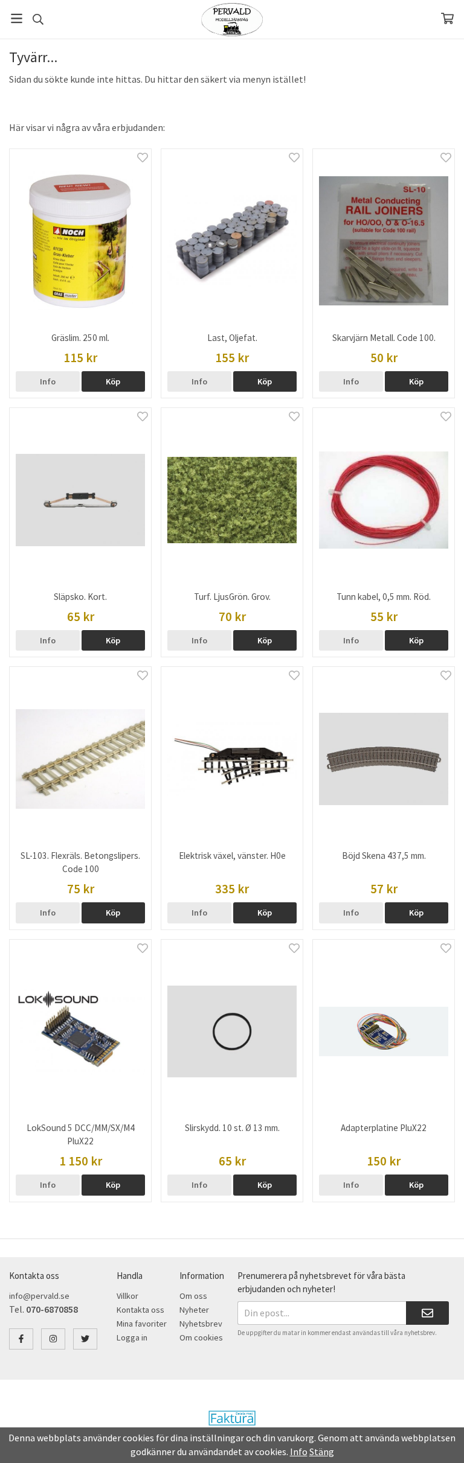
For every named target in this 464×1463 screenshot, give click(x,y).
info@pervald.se (39, 1295)
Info (48, 381)
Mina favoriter (142, 1323)
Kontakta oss (140, 1309)
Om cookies (201, 1337)
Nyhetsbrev (200, 1323)
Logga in (132, 1337)
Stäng (321, 1451)
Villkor (127, 1295)
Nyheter (194, 1309)
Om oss (193, 1295)
